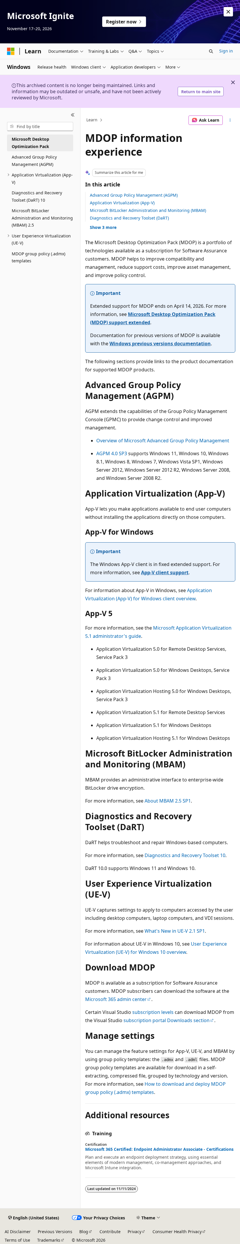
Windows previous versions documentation (160, 343)
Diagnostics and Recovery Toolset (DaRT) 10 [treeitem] (37, 196)
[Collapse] (73, 115)
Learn (91, 120)
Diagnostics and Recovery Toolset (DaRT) (129, 218)
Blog (83, 1231)
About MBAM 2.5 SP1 (168, 801)
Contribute (110, 1231)
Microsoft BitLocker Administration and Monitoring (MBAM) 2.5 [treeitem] (42, 218)
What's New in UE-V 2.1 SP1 (175, 931)
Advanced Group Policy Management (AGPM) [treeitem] (34, 160)
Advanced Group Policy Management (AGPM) (134, 195)
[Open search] (211, 51)
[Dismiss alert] (228, 11)
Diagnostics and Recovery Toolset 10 (185, 855)
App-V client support (164, 572)
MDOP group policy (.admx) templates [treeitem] (38, 257)
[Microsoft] (11, 51)
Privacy (134, 1231)
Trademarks (48, 1240)
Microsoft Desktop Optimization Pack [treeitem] (30, 142)
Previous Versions (55, 1231)
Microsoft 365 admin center (116, 999)
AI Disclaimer (18, 1231)
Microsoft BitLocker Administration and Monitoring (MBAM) (148, 210)
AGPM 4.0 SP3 (111, 453)
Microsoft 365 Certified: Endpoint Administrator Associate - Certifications (159, 1149)
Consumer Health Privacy (177, 1231)
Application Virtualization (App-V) (122, 202)
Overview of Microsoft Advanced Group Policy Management (162, 440)
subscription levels (153, 1012)
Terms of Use (17, 1240)
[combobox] (40, 126)
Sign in (226, 51)
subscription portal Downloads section (167, 1020)
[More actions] (230, 120)
